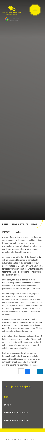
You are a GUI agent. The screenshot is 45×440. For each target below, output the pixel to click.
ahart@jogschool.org (29, 365)
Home (5, 224)
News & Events (20, 224)
